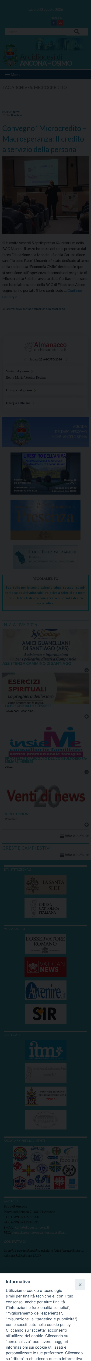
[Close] (80, 1284)
